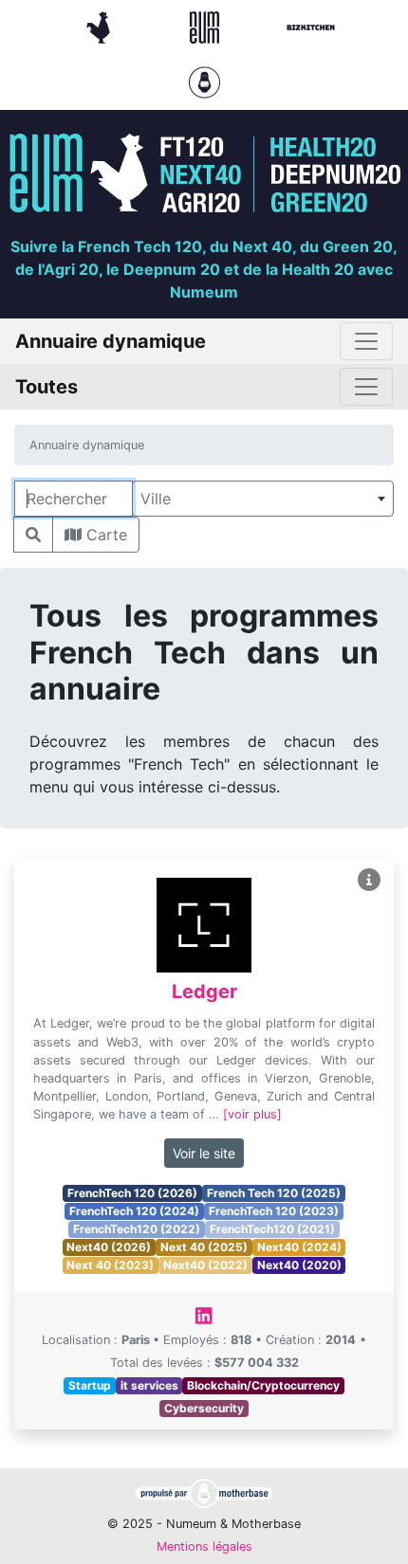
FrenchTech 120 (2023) (274, 1211)
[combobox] (263, 499)
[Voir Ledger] (369, 880)
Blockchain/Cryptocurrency (263, 1385)
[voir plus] (252, 1114)
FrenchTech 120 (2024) (134, 1211)
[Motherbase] (204, 80)
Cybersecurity (204, 1408)
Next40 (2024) (299, 1247)
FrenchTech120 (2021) (272, 1229)
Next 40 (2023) (110, 1265)
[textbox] (263, 499)
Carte (104, 534)
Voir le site (204, 1153)
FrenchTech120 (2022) (136, 1229)
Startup (89, 1385)
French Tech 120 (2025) (274, 1193)
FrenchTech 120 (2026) (132, 1193)
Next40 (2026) (108, 1247)
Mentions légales (204, 1546)
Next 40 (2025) (204, 1247)
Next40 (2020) (299, 1265)
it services (149, 1385)
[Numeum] (207, 25)
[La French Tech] (100, 25)
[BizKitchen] (311, 25)
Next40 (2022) (205, 1265)
